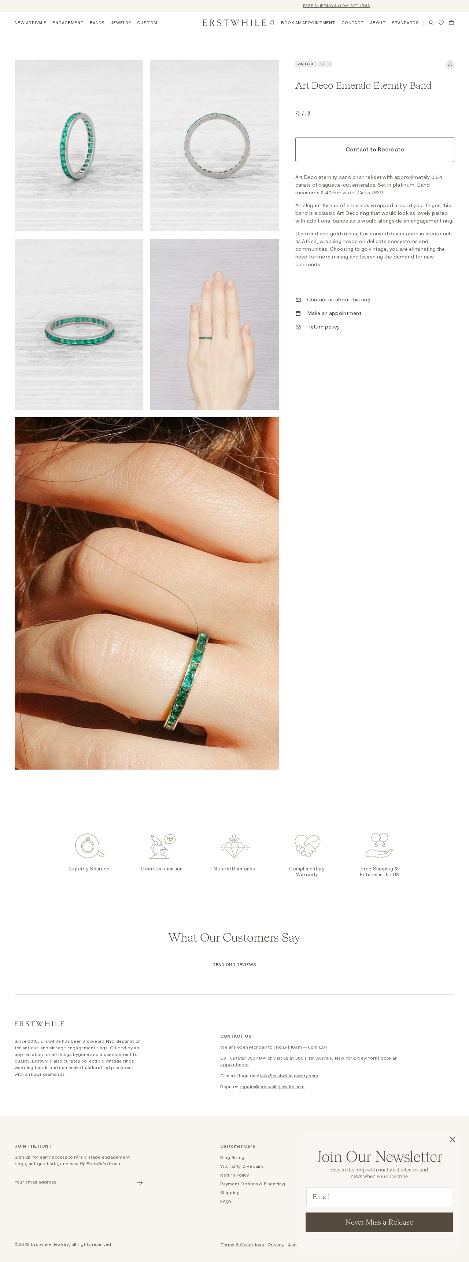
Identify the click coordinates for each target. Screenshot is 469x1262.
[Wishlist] (441, 23)
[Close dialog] (452, 1139)
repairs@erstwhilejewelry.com (272, 1087)
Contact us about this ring (338, 299)
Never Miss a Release (379, 1222)
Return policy (323, 327)
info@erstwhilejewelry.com (289, 1076)
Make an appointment (334, 313)
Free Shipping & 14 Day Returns (314, 6)
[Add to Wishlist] (450, 64)
